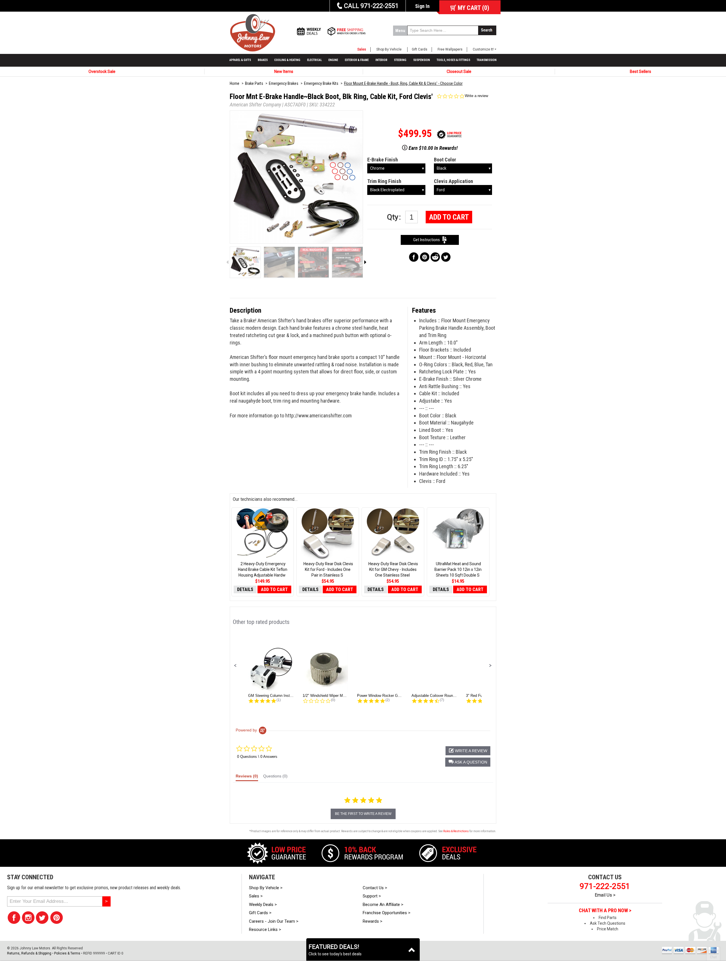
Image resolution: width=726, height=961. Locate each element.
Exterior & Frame (357, 60)
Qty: (394, 217)
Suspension (421, 60)
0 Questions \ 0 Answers (257, 756)
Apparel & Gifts (240, 60)
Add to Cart (449, 217)
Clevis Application (453, 181)
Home (234, 83)
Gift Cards (419, 49)
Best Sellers (640, 71)
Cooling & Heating (287, 60)
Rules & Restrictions (456, 831)
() (473, 7)
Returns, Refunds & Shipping (29, 953)
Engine (333, 60)
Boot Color (445, 160)
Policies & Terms (67, 953)
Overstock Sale (101, 71)
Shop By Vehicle (389, 49)
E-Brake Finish (382, 160)
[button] (235, 665)
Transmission (487, 60)
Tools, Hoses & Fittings (453, 60)
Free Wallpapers (450, 49)
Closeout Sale (459, 71)
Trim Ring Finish (384, 181)
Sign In (422, 6)
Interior (381, 60)
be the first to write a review (363, 814)
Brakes (263, 60)
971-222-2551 (605, 886)
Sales (361, 49)
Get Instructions (427, 239)
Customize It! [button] (483, 49)
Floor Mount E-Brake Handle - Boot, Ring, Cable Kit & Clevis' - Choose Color (403, 83)
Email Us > (605, 895)
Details (245, 589)
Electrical (314, 60)
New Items (283, 71)
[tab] (247, 777)
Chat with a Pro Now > (605, 910)
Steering (400, 60)
